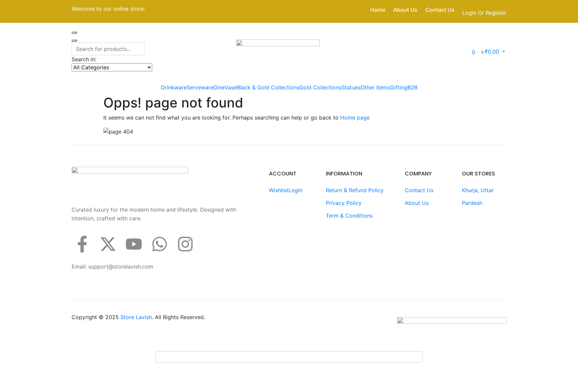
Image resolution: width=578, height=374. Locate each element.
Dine (219, 87)
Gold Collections (320, 87)
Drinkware (174, 87)
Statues (351, 87)
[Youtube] (133, 244)
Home (377, 9)
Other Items (375, 87)
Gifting (398, 87)
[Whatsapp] (159, 244)
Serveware (200, 87)
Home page (355, 117)
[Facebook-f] (82, 244)
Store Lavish (136, 317)
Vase (231, 87)
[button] (493, 51)
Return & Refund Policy (355, 190)
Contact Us (440, 9)
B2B (412, 87)
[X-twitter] (108, 244)
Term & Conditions (349, 215)
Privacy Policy (344, 203)
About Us (405, 9)
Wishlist (278, 190)
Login (295, 190)
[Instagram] (185, 244)
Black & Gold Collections (268, 87)
